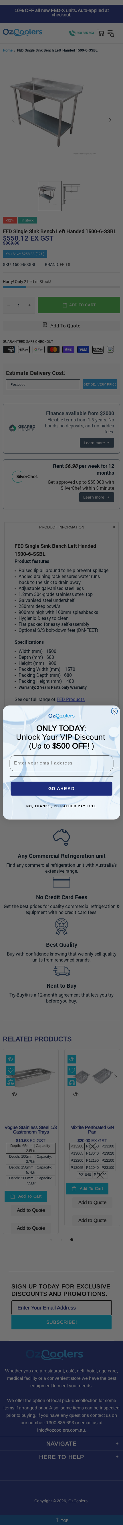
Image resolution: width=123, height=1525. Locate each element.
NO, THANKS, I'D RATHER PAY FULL (61, 806)
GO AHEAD (61, 788)
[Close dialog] (114, 711)
